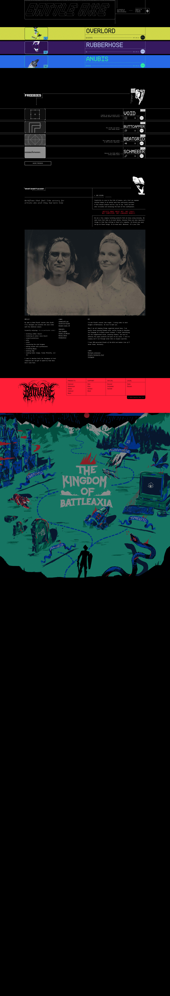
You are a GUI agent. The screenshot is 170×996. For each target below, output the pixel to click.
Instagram (91, 357)
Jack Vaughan (63, 331)
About (89, 391)
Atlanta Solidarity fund (96, 355)
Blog (88, 386)
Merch (69, 393)
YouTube (109, 388)
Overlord (70, 384)
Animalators (62, 338)
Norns (34, 348)
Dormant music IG (64, 326)
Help (88, 384)
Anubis (70, 388)
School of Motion (64, 333)
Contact (89, 388)
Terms (129, 384)
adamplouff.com (63, 321)
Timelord (70, 391)
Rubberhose (71, 386)
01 (67, 323)
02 (69, 323)
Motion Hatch (63, 335)
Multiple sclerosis (94, 353)
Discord (109, 384)
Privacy (129, 386)
